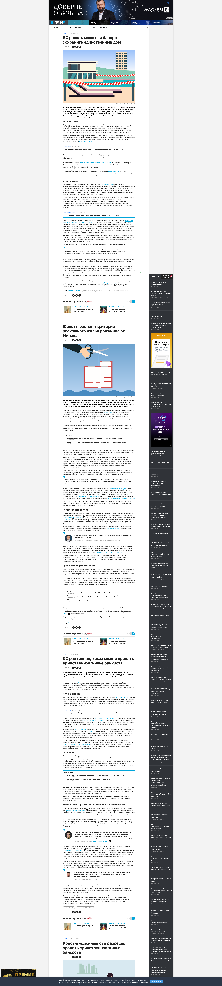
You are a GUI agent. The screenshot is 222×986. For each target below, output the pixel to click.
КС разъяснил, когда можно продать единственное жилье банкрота (94, 438)
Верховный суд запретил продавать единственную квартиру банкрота (95, 596)
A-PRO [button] (65, 614)
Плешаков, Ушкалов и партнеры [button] (88, 496)
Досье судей (79, 27)
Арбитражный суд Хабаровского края (104, 283)
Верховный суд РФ (103, 290)
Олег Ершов (72, 623)
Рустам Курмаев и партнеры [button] (73, 517)
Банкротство (89, 290)
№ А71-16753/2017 (122, 697)
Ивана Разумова (107, 185)
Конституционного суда (117, 489)
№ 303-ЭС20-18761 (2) (115, 552)
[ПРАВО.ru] (58, 22)
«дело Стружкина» (113, 528)
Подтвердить (156, 981)
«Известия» (108, 412)
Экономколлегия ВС (121, 290)
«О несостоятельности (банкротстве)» (76, 744)
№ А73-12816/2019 (85, 141)
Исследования (104, 27)
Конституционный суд (71, 682)
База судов (91, 27)
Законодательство (71, 212)
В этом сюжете (69, 435)
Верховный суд (113, 171)
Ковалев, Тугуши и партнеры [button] (75, 810)
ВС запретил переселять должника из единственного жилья (91, 600)
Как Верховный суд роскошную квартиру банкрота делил (90, 592)
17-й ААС (85, 720)
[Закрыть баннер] (35, 970)
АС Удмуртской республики (104, 718)
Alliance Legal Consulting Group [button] (73, 850)
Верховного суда (81, 729)
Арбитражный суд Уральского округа (121, 498)
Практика (67, 146)
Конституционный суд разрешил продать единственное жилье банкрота (96, 442)
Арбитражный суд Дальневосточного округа (95, 162)
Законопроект (98, 623)
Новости (155, 276)
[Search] (147, 27)
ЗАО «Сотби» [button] (67, 519)
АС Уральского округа (97, 720)
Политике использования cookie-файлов (71, 984)
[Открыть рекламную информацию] (170, 367)
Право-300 (54, 27)
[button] (73, 47)
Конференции (66, 27)
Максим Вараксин (74, 291)
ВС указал (89, 731)
